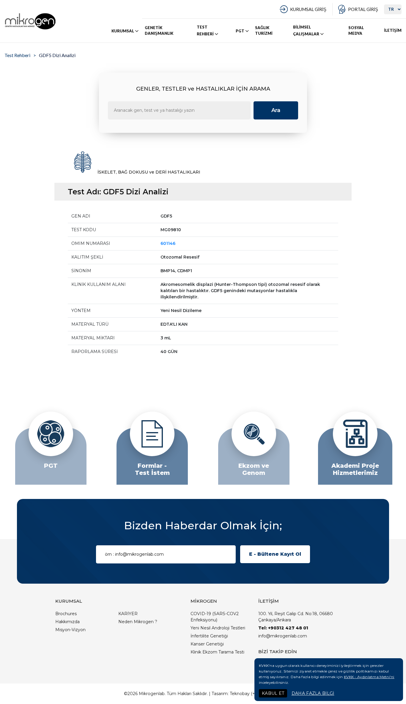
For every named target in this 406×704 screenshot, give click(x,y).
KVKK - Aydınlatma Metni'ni (369, 677)
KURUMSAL (122, 31)
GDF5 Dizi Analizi (57, 55)
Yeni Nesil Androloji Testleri (218, 628)
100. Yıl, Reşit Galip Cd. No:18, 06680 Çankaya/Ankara (295, 617)
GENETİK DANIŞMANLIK (159, 30)
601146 (167, 243)
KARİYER (128, 613)
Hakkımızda (67, 621)
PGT (240, 31)
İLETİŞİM (393, 30)
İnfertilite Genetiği (209, 636)
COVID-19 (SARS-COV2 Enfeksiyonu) (215, 617)
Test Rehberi (17, 55)
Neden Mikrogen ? (137, 621)
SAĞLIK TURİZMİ (264, 30)
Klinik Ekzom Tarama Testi (217, 652)
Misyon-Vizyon (70, 629)
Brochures (66, 613)
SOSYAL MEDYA (356, 30)
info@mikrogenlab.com (282, 636)
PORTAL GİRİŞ (363, 9)
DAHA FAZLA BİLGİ (313, 693)
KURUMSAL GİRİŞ (308, 9)
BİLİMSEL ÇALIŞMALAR (306, 30)
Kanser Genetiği (207, 644)
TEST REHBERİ (205, 30)
